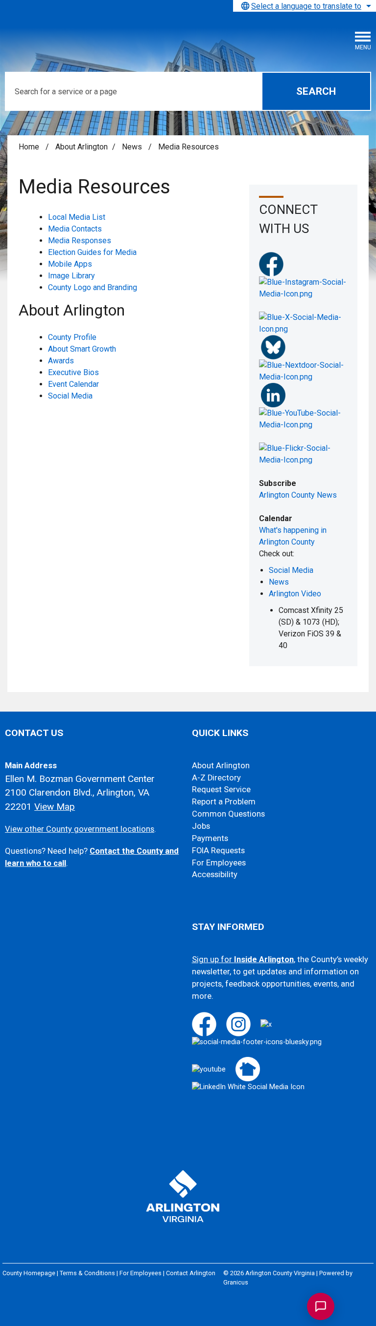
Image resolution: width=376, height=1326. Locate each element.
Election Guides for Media (92, 252)
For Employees (219, 862)
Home (29, 146)
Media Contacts (75, 228)
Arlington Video (295, 593)
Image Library (71, 275)
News (133, 146)
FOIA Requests (218, 850)
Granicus (235, 1282)
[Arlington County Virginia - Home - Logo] (80, 34)
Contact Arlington (190, 1273)
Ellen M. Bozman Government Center (80, 778)
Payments (210, 838)
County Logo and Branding (92, 287)
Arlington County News (298, 495)
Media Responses (79, 240)
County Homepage (28, 1273)
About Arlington (81, 146)
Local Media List (76, 217)
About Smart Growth (82, 349)
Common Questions (228, 814)
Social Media (70, 395)
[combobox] (304, 6)
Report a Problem (224, 801)
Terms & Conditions (87, 1273)
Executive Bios (73, 372)
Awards (61, 360)
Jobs (201, 826)
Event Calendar (73, 384)
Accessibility (214, 874)
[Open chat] (320, 1306)
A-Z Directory (216, 777)
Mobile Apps (70, 264)
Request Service (221, 789)
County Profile (72, 337)
